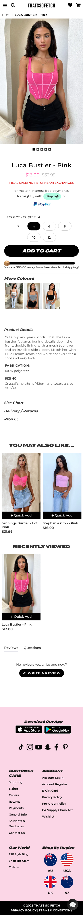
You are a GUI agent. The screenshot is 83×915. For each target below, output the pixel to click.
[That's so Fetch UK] (50, 882)
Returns (14, 801)
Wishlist (48, 816)
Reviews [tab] (11, 648)
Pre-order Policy (54, 803)
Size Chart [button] (13, 403)
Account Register (54, 784)
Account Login (53, 777)
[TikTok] (21, 748)
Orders (14, 795)
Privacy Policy (52, 797)
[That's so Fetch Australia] (50, 859)
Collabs (14, 867)
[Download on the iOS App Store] (28, 732)
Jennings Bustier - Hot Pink (20, 525)
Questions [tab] (32, 648)
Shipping (15, 782)
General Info (18, 814)
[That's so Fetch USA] (67, 859)
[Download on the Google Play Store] (57, 732)
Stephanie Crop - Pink (60, 523)
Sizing (13, 788)
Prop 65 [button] (11, 419)
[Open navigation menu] (4, 5)
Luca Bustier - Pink (31, 15)
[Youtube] (38, 748)
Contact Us (17, 832)
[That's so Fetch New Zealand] (67, 882)
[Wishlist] (70, 5)
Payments (16, 808)
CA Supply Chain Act (57, 810)
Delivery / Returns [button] (21, 411)
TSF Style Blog (18, 854)
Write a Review (45, 674)
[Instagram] (29, 748)
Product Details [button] (18, 330)
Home (7, 15)
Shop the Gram (19, 860)
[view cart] (78, 5)
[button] (18, 226)
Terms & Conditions (55, 910)
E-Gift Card (50, 790)
